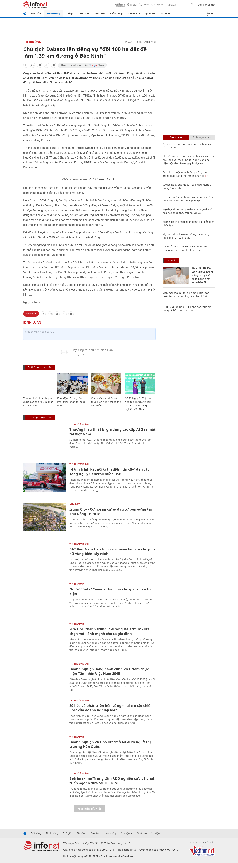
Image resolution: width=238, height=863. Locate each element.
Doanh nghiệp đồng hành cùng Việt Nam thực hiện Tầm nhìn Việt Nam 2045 (109, 671)
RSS (212, 13)
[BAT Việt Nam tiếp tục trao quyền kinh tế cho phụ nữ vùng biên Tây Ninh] (44, 557)
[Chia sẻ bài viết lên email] (39, 65)
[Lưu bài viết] (53, 65)
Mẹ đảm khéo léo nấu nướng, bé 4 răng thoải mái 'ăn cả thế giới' (186, 235)
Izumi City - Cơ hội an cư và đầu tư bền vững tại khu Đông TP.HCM (110, 511)
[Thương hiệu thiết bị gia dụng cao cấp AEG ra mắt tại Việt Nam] (38, 383)
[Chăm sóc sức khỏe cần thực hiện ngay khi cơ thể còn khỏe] (106, 383)
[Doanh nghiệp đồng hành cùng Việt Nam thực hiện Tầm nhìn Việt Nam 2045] (44, 677)
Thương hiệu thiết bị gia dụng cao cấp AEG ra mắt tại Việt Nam (38, 402)
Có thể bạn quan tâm (40, 367)
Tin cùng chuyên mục (40, 417)
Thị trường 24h (79, 424)
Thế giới (70, 13)
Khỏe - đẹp (116, 13)
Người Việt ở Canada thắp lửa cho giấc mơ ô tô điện (110, 591)
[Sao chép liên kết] (46, 65)
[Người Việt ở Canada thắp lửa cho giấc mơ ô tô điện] (44, 597)
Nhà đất (74, 504)
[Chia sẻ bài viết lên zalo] (32, 65)
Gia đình (85, 13)
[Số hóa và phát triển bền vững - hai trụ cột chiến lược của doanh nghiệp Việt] (44, 713)
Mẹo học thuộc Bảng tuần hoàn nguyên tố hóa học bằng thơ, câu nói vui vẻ (187, 211)
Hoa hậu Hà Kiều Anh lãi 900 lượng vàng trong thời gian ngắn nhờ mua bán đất (203, 275)
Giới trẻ (100, 13)
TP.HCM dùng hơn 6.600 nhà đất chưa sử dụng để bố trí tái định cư (187, 308)
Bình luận (31, 313)
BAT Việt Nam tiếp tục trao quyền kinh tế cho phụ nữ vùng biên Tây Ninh (112, 551)
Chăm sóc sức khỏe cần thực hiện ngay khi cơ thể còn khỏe (106, 402)
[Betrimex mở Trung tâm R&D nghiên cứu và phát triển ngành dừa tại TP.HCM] (44, 786)
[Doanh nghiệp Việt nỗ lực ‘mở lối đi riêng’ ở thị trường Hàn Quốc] (44, 750)
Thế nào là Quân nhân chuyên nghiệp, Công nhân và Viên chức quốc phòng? (188, 198)
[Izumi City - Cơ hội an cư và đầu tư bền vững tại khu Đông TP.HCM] (44, 517)
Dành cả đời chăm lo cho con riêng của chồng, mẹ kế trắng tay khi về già (185, 248)
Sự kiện (165, 13)
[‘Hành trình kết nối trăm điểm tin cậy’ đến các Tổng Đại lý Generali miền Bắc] (44, 477)
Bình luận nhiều (201, 137)
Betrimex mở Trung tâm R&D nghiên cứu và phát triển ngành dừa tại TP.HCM (112, 780)
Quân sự (150, 13)
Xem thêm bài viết (89, 808)
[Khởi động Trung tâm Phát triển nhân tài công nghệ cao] (72, 383)
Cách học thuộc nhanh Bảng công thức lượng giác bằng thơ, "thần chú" (185, 174)
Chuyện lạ (134, 13)
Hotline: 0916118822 (153, 4)
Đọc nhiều (176, 137)
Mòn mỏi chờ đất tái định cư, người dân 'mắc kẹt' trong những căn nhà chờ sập (186, 294)
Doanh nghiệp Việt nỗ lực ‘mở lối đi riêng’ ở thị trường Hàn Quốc (110, 744)
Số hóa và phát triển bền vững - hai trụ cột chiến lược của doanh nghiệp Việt (111, 707)
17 (206, 175)
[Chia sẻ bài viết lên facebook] (25, 65)
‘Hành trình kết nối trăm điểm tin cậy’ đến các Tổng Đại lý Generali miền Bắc (109, 471)
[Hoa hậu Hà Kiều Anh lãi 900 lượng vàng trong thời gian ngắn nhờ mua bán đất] (176, 275)
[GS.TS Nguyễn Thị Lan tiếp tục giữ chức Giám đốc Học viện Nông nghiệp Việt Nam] (140, 383)
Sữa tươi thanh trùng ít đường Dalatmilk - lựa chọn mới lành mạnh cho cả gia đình (109, 631)
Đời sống (36, 13)
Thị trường (53, 13)
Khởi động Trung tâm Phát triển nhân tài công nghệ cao (71, 402)
